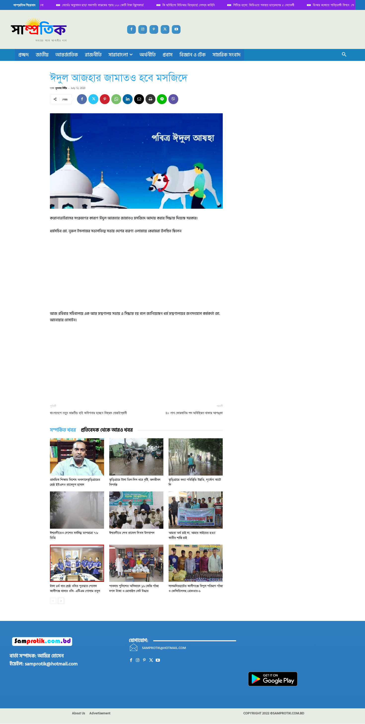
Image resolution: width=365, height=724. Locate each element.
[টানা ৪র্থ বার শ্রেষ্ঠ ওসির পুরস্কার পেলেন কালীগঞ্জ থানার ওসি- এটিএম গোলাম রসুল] (77, 563)
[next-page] (61, 601)
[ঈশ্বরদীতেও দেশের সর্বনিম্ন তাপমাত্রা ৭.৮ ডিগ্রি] (77, 510)
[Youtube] (176, 29)
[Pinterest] (153, 29)
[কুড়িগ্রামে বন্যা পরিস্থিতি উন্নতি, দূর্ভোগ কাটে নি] (196, 457)
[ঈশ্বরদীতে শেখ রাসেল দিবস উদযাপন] (136, 510)
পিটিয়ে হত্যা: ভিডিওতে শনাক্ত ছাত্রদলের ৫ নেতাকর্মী (252, 4)
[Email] (139, 99)
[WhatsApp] (116, 99)
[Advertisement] (136, 276)
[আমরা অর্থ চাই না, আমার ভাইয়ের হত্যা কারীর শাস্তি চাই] (196, 510)
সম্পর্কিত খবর (63, 430)
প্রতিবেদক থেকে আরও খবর (107, 430)
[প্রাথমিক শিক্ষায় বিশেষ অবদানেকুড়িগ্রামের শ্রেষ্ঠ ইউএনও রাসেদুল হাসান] (77, 457)
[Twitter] (165, 29)
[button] (344, 55)
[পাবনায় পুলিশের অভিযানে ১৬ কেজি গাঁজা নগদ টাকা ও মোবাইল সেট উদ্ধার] (136, 563)
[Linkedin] (128, 99)
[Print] (150, 99)
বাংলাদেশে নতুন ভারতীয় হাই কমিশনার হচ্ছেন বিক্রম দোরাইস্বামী (88, 413)
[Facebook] (131, 29)
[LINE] (162, 99)
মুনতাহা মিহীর (61, 88)
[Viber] (173, 99)
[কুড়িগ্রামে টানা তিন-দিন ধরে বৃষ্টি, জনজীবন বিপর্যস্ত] (136, 457)
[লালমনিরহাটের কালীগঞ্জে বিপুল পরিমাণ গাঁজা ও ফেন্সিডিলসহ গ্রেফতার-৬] (196, 563)
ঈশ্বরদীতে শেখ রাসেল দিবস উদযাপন (131, 533)
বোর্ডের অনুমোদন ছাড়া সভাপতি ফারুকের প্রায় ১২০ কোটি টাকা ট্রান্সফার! (92, 4)
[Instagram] (142, 29)
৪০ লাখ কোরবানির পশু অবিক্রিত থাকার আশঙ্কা (194, 413)
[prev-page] (53, 601)
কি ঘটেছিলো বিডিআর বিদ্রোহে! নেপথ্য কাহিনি (177, 4)
